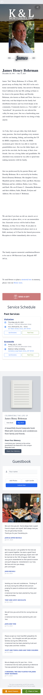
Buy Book (21, 423)
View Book (9, 423)
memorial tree (27, 279)
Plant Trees (30, 332)
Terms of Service (27, 686)
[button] (21, 508)
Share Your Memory (13, 451)
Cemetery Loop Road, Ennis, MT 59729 (21, 351)
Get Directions (13, 332)
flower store (18, 282)
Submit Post (22, 485)
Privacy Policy (16, 686)
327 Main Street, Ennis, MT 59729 (19, 329)
